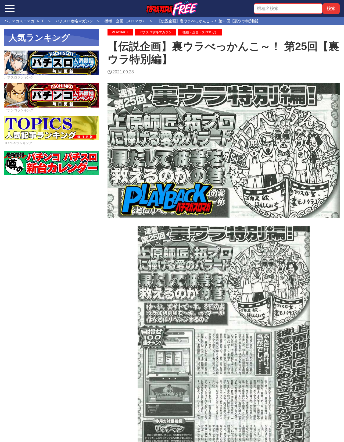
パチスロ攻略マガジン (155, 32)
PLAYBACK (120, 32)
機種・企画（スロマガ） (200, 32)
